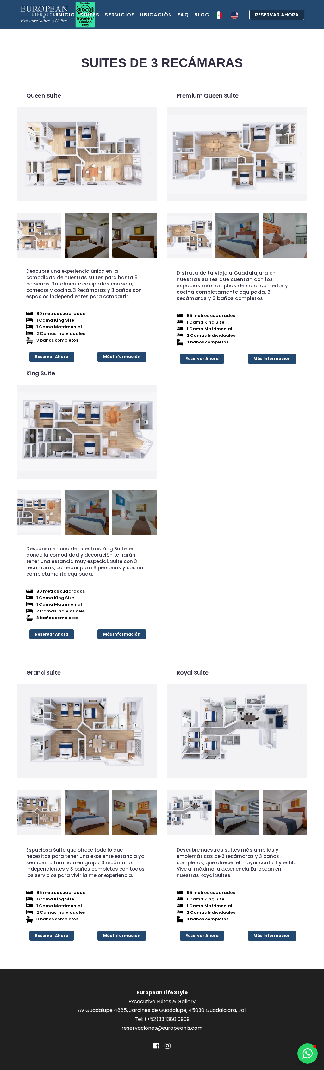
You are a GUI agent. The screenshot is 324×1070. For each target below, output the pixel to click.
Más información (121, 356)
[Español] (220, 14)
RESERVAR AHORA (277, 14)
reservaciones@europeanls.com (162, 1028)
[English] (236, 14)
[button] (23, 154)
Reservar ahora (51, 356)
